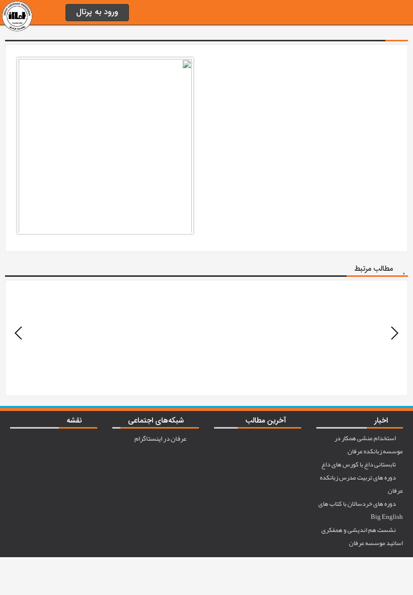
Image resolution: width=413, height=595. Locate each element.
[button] (19, 333)
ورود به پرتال (97, 12)
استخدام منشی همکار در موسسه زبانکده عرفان (368, 445)
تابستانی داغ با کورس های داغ (359, 464)
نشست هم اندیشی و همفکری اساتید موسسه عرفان (362, 536)
